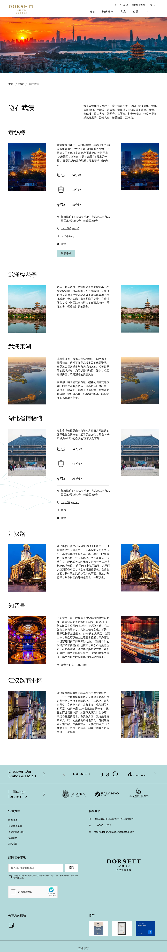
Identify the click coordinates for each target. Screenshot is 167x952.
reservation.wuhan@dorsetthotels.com (114, 832)
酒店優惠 (107, 11)
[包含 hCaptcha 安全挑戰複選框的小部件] (33, 892)
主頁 (11, 84)
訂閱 (71, 867)
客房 (123, 11)
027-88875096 (70, 228)
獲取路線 (66, 253)
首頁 (92, 11)
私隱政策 (13, 837)
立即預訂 (83, 948)
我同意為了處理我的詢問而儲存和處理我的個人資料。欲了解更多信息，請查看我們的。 (45, 877)
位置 (136, 11)
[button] (155, 774)
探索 (21, 84)
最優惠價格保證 (16, 832)
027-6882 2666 (102, 825)
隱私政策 (19, 878)
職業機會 (12, 820)
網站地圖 (13, 843)
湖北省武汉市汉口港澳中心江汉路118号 (114, 819)
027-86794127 (70, 502)
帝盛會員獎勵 (138, 5)
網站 (63, 244)
